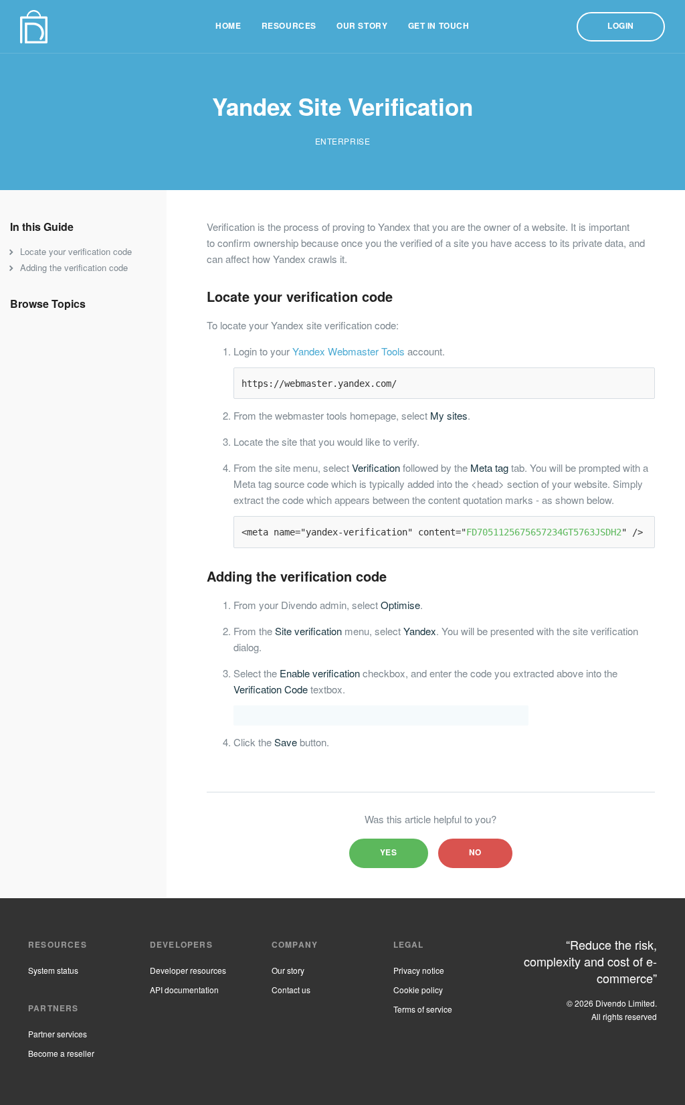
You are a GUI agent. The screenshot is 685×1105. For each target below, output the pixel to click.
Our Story (361, 26)
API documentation (184, 991)
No (475, 853)
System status (53, 972)
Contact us (291, 991)
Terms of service (422, 1010)
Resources (289, 26)
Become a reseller (61, 1054)
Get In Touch (439, 26)
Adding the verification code (74, 269)
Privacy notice (418, 972)
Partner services (57, 1035)
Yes (388, 853)
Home (228, 26)
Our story (288, 972)
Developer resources (188, 972)
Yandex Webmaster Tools (348, 353)
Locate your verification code (76, 253)
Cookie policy (418, 991)
